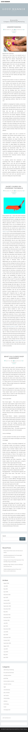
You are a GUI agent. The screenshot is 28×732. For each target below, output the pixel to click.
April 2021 (6, 626)
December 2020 (7, 629)
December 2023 (7, 609)
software (5, 701)
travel (5, 706)
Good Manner (5, 1)
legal (5, 686)
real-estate (6, 695)
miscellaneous (7, 689)
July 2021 (6, 623)
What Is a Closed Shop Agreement (14, 357)
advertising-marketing (9, 669)
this (9, 144)
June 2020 (6, 631)
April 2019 (6, 657)
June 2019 (6, 651)
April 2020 (6, 634)
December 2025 (7, 594)
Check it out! (22, 88)
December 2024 (7, 603)
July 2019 (6, 649)
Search (4, 536)
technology (6, 704)
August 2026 (6, 583)
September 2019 (7, 643)
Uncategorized (7, 709)
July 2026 (6, 586)
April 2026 (6, 591)
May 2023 (6, 611)
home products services (9, 681)
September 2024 (7, 606)
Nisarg (25, 729)
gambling (6, 678)
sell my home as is (7, 717)
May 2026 (6, 589)
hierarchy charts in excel (12, 326)
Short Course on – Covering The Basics (14, 187)
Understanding (14, 27)
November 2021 (7, 617)
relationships (7, 698)
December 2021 (7, 614)
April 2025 (6, 597)
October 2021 (7, 620)
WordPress (17, 729)
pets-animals (7, 692)
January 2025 (6, 600)
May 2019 (6, 654)
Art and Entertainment (9, 672)
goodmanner (19, 29)
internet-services (7, 684)
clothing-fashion (7, 675)
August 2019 (6, 646)
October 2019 (7, 640)
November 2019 (7, 637)
